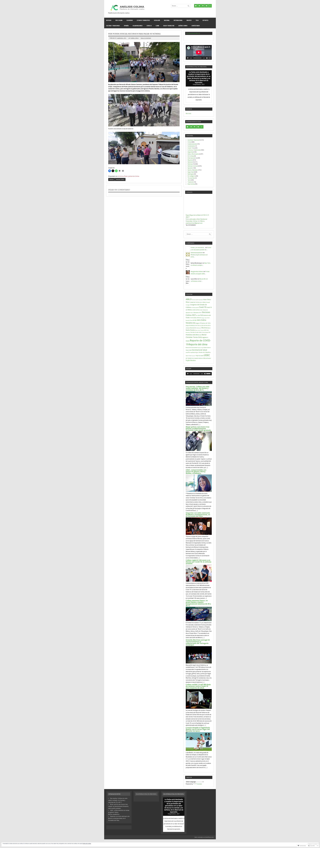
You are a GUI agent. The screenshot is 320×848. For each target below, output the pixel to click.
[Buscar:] (180, 6)
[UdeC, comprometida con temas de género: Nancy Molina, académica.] (199, 491)
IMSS (199, 320)
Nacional (167, 20)
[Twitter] (199, 6)
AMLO (189, 299)
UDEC (207, 355)
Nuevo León (197, 330)
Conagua (188, 304)
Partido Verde (194, 332)
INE (194, 323)
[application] (199, 52)
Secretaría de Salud (199, 350)
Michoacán (198, 328)
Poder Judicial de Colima (131, 176)
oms (205, 330)
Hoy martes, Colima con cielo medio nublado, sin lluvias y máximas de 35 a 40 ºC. (197, 388)
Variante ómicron (198, 358)
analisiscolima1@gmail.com (194, 223)
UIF (187, 358)
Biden (205, 299)
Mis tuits (188, 113)
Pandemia (188, 332)
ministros (121, 176)
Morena (204, 328)
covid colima (195, 310)
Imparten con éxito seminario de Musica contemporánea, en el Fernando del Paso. (198, 514)
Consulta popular (195, 307)
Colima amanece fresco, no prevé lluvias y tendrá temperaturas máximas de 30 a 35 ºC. (198, 603)
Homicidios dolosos (195, 317)
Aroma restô (195, 299)
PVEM (200, 335)
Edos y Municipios (193, 154)
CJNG (201, 302)
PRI (209, 332)
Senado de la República (205, 352)
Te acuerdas (191, 178)
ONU (208, 330)
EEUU (192, 312)
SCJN (190, 350)
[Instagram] (203, 6)
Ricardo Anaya (200, 347)
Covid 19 (149, 26)
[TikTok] (210, 6)
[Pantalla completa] (209, 58)
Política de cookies (86, 843)
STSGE (189, 355)
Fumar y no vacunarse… (198, 247)
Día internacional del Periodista (146, 794)
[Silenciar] (207, 58)
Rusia (187, 350)
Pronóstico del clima (192, 335)
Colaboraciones (137, 26)
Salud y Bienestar (168, 26)
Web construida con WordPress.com (204, 837)
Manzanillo (193, 328)
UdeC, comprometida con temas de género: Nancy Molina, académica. (196, 471)
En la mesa (191, 156)
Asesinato (200, 299)
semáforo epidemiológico (192, 352)
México (209, 328)
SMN (187, 355)
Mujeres (189, 20)
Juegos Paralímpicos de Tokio (193, 325)
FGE (199, 315)
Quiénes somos (182, 26)
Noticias (108, 20)
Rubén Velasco (207, 347)
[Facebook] (196, 6)
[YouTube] (206, 6)
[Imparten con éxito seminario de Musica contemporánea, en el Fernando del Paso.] (199, 534)
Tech (197, 20)
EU (196, 315)
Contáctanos (196, 26)
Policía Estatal (205, 332)
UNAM (190, 358)
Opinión (126, 26)
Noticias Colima (120, 179)
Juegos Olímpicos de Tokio (203, 323)
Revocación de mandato (191, 347)
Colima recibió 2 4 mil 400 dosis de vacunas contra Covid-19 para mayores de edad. (198, 686)
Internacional (178, 20)
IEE (193, 320)
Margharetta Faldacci (197, 271)
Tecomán (193, 355)
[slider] (208, 373)
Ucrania (201, 355)
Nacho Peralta (190, 330)
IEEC (196, 320)
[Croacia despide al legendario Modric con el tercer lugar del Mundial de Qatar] (199, 750)
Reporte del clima (198, 344)
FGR (201, 315)
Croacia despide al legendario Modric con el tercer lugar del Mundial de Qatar (198, 729)
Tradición (190, 182)
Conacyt (208, 302)
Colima (204, 302)
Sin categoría (191, 176)
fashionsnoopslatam (197, 252)
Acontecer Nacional (193, 140)
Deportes (205, 20)
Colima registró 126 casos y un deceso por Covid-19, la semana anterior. (198, 561)
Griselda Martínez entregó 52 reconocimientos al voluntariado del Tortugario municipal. (198, 642)
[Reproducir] (188, 58)
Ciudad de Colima (194, 302)
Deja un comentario (146, 38)
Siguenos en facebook (193, 33)
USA (193, 358)
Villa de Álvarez (207, 358)
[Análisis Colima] (127, 11)
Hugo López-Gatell (206, 317)
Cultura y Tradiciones (113, 26)
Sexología (157, 20)
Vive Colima (118, 20)
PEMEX (200, 332)
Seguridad (129, 20)
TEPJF (196, 355)
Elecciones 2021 (197, 312)
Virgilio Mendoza (191, 360)
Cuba (201, 310)
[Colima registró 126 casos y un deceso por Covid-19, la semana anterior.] (199, 581)
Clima (157, 26)
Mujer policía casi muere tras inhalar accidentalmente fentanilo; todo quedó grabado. (198, 428)
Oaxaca (202, 330)
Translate (199, 784)
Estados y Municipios (143, 20)
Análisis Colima (134, 38)
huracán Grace (189, 320)
